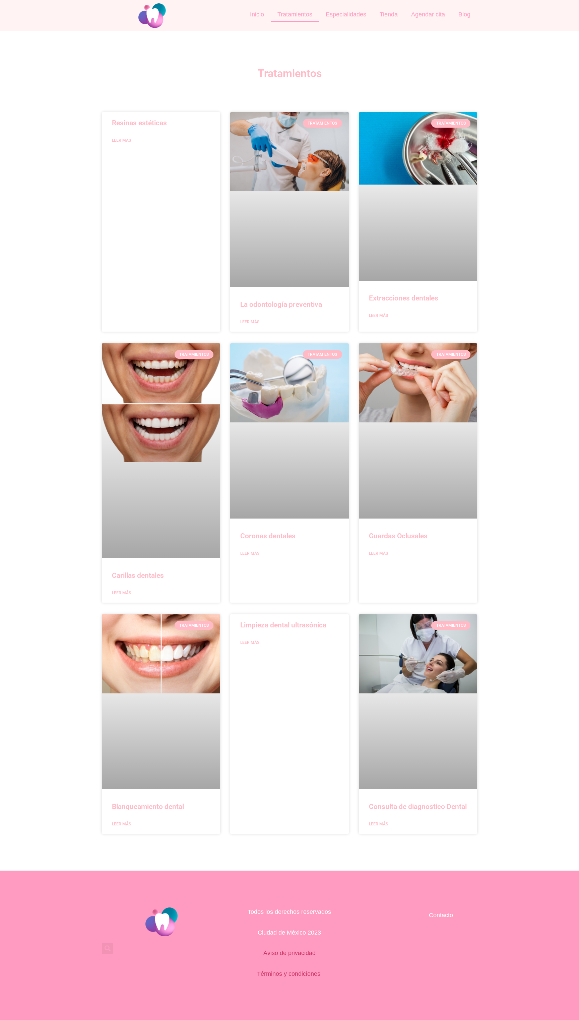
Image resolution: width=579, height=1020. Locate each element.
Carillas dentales (138, 575)
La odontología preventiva (281, 304)
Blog (464, 14)
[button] (107, 948)
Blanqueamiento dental (148, 807)
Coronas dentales (268, 536)
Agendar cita (428, 14)
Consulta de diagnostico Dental (418, 807)
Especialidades (346, 14)
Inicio (257, 14)
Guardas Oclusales (398, 536)
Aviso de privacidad (289, 953)
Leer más (121, 140)
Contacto (441, 915)
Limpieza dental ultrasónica (283, 625)
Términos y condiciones (289, 973)
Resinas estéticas (139, 123)
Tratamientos (294, 14)
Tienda (389, 14)
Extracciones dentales (403, 298)
